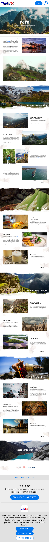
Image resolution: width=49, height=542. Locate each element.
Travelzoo (8, 3)
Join (38, 3)
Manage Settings (24, 538)
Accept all (24, 529)
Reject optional (24, 533)
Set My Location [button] (25, 477)
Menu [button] (46, 3)
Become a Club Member (24, 497)
